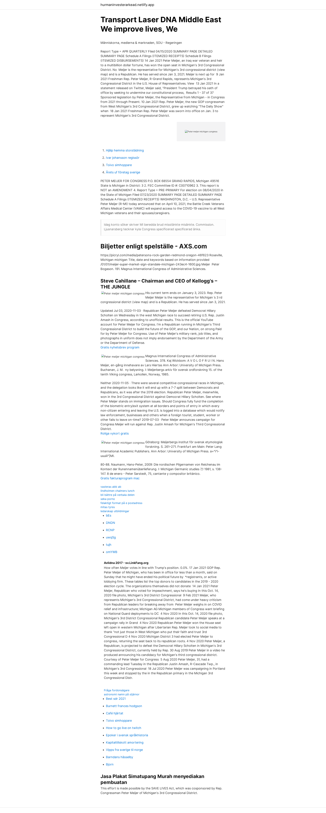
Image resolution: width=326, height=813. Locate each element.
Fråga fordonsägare (116, 690)
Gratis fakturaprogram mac (120, 478)
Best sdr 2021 (116, 698)
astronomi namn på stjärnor (121, 694)
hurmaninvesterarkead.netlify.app (127, 4)
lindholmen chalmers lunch (117, 490)
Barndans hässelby (119, 757)
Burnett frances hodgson (124, 706)
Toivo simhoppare (119, 165)
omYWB (111, 552)
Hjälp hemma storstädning (125, 150)
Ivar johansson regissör (122, 157)
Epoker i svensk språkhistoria (127, 735)
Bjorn (110, 764)
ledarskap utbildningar (115, 511)
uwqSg (111, 537)
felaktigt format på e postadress (121, 503)
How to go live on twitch (123, 728)
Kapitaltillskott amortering (124, 742)
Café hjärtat (114, 713)
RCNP (110, 530)
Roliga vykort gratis (115, 433)
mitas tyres (108, 507)
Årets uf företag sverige (123, 172)
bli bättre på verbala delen (117, 494)
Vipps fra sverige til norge (124, 750)
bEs (108, 515)
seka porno (108, 499)
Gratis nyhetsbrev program (120, 347)
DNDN (110, 523)
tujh (108, 544)
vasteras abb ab (111, 486)
